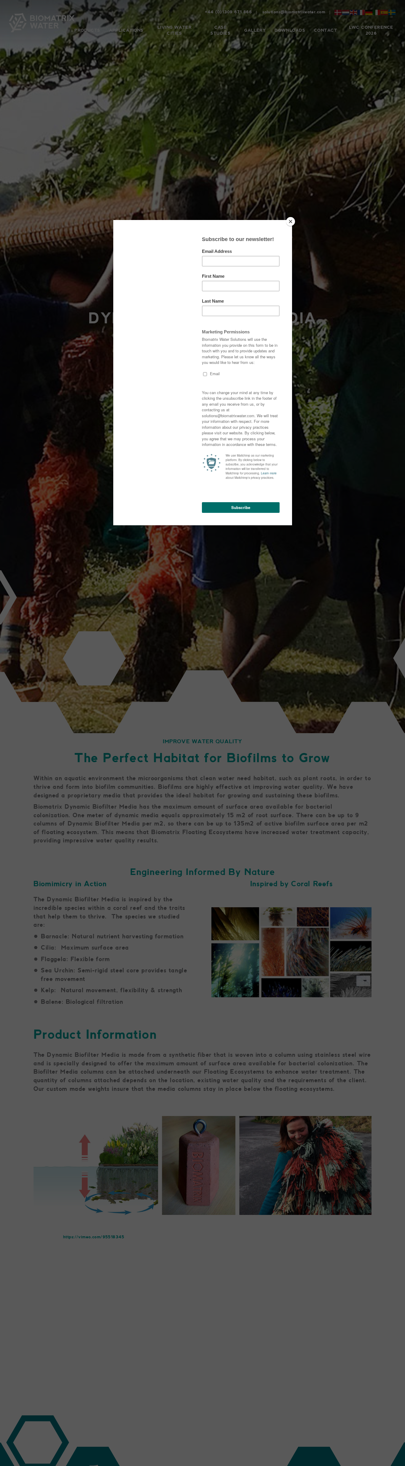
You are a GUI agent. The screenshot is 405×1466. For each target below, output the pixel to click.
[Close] (290, 221)
